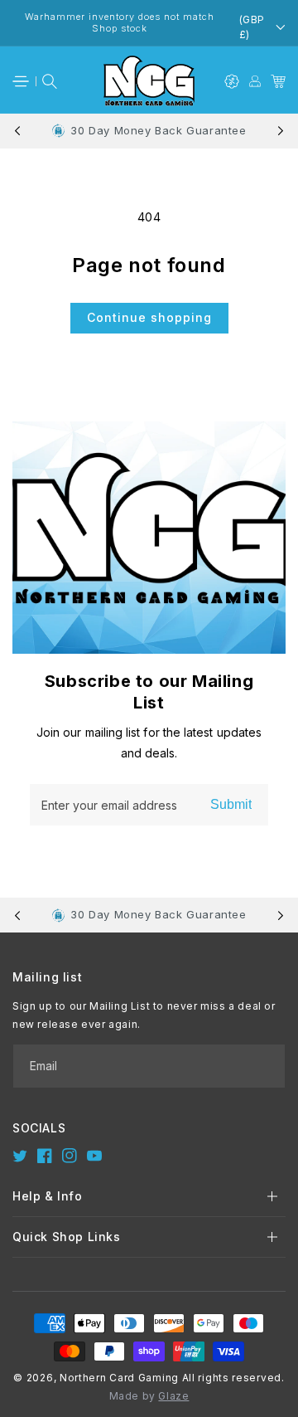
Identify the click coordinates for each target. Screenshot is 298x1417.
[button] (20, 81)
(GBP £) (252, 27)
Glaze (173, 1396)
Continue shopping (149, 317)
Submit (231, 804)
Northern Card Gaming (119, 1377)
